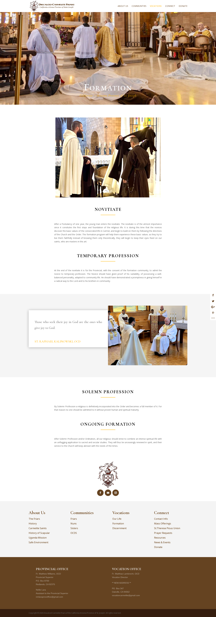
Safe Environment (38, 542)
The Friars (34, 518)
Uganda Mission (38, 537)
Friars (74, 518)
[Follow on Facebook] (100, 493)
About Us (123, 6)
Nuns (74, 523)
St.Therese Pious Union (167, 528)
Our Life (116, 518)
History (33, 523)
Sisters (74, 528)
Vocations (156, 6)
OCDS (74, 533)
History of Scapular (39, 533)
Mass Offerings (162, 523)
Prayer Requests (163, 533)
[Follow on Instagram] (115, 493)
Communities (139, 6)
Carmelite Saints (38, 528)
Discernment (119, 528)
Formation (118, 523)
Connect (170, 6)
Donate (183, 6)
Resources (160, 537)
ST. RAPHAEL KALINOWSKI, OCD (58, 341)
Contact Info (161, 518)
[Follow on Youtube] (108, 493)
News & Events (162, 542)
